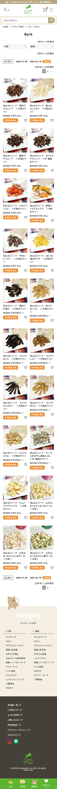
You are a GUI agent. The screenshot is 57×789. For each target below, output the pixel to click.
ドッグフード (11, 636)
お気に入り (46, 786)
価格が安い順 (22, 61)
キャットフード (40, 636)
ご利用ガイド (13, 710)
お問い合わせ (14, 720)
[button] (52, 71)
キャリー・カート (41, 675)
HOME (6, 26)
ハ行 (29, 26)
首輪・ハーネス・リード (16, 662)
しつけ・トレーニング (15, 679)
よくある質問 (13, 715)
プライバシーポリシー (17, 730)
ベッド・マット (12, 666)
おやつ (9, 641)
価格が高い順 (35, 61)
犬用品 (22, 786)
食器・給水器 (11, 649)
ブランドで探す (18, 26)
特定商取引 (13, 725)
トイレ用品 (10, 670)
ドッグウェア (11, 675)
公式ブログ (13, 735)
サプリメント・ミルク (15, 645)
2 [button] (47, 71)
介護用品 (10, 683)
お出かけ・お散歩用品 (16, 658)
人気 (10, 786)
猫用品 (34, 786)
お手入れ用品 (12, 653)
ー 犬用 (7, 631)
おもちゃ (9, 687)
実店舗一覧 (13, 705)
